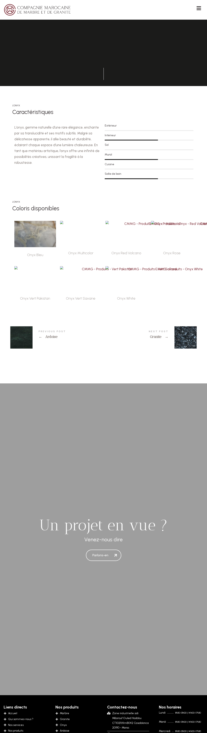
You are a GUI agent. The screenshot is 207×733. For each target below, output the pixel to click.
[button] (183, 8)
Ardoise (57, 337)
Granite (150, 337)
